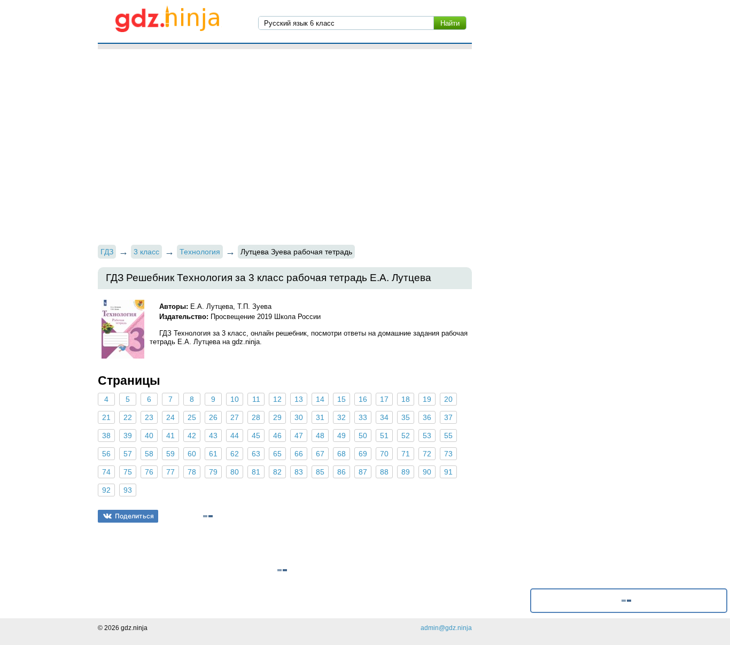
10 (234, 399)
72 (427, 453)
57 (127, 453)
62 (234, 453)
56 (106, 453)
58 (149, 453)
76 (149, 472)
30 (298, 417)
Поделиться (134, 516)
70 (384, 453)
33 (363, 417)
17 (384, 399)
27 (234, 417)
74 (106, 472)
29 (277, 417)
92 (106, 490)
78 (192, 472)
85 (320, 472)
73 (448, 453)
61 (213, 453)
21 (106, 417)
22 (127, 417)
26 (213, 417)
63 (256, 453)
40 (149, 435)
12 (277, 399)
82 (277, 472)
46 (277, 435)
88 (384, 472)
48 (320, 435)
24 (170, 417)
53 (427, 435)
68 (341, 453)
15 (341, 399)
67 (320, 453)
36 (427, 417)
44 (234, 435)
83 (298, 472)
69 (363, 453)
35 (405, 417)
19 (427, 399)
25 (192, 417)
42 (192, 435)
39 (127, 435)
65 (277, 453)
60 (192, 453)
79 (213, 472)
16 (363, 399)
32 (341, 417)
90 (427, 472)
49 (341, 435)
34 (384, 417)
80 (234, 472)
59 (170, 453)
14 (320, 399)
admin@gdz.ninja (446, 628)
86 (341, 472)
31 (320, 417)
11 (256, 399)
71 (405, 453)
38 (106, 435)
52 (405, 435)
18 (405, 399)
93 (127, 490)
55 (448, 435)
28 (256, 417)
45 (256, 435)
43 (213, 435)
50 (363, 435)
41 (170, 435)
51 (384, 435)
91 (448, 472)
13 (298, 399)
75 (127, 472)
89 (405, 472)
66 (298, 453)
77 (170, 472)
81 (256, 472)
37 (448, 417)
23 (149, 417)
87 (363, 472)
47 (298, 435)
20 (448, 399)
